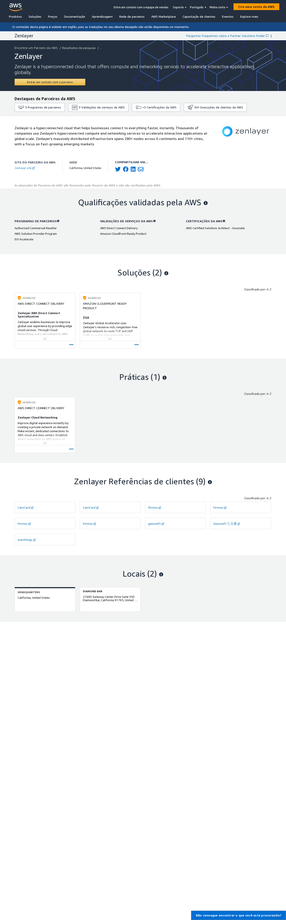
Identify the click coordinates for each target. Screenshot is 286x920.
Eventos (227, 16)
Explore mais (249, 16)
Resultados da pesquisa (78, 48)
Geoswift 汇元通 (225, 523)
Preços (52, 16)
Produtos (15, 16)
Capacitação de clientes (199, 16)
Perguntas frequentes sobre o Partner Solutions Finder (225, 36)
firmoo (153, 507)
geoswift (154, 523)
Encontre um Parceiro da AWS (36, 48)
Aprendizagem (102, 16)
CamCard (24, 507)
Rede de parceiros (132, 16)
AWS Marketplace (163, 16)
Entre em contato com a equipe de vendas (141, 7)
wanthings (25, 539)
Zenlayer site (23, 168)
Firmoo (218, 507)
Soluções (35, 16)
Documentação (74, 16)
